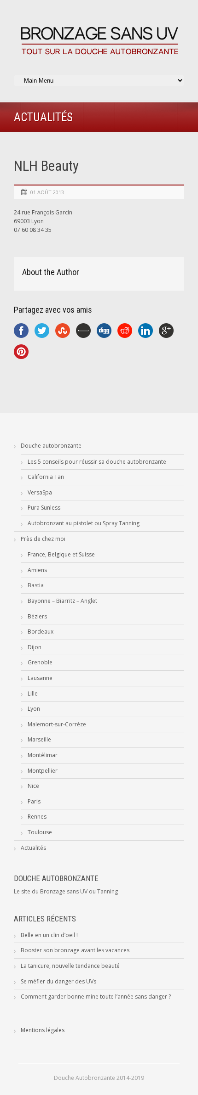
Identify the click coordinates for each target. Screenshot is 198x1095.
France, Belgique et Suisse (61, 554)
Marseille (39, 739)
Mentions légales (42, 1030)
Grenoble (40, 662)
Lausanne (40, 678)
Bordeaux (40, 631)
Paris (34, 801)
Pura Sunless (44, 507)
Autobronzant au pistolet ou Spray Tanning (84, 523)
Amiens (37, 570)
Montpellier (43, 771)
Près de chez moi (43, 539)
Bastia (36, 585)
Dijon (34, 647)
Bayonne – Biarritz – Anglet (62, 601)
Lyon (34, 709)
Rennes (37, 816)
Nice (33, 786)
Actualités (33, 848)
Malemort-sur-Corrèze (57, 724)
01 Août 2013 (47, 192)
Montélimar (43, 755)
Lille (33, 693)
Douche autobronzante (51, 445)
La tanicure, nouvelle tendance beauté (70, 966)
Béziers (37, 616)
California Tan (46, 477)
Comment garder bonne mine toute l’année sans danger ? (96, 996)
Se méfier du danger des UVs (58, 981)
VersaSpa (40, 492)
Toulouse (40, 832)
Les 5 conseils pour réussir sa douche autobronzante (97, 462)
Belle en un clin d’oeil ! (49, 935)
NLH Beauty (46, 165)
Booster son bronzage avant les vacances (75, 950)
